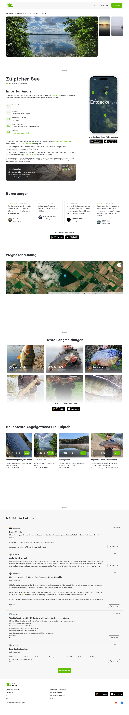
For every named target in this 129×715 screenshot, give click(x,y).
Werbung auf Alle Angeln (58, 689)
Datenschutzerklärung (13, 689)
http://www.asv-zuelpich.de (20, 133)
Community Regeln (56, 692)
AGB (7, 695)
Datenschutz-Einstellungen (15, 703)
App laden (116, 5)
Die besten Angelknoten (57, 695)
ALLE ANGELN (29, 155)
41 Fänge (19, 144)
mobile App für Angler (62, 141)
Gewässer (104, 5)
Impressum (9, 692)
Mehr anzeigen (64, 670)
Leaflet (50, 293)
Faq (51, 698)
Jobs (7, 698)
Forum (95, 5)
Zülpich (54, 95)
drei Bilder (29, 144)
